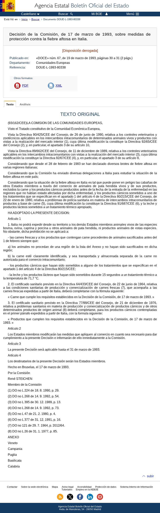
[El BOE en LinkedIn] (90, 499)
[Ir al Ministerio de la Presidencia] (7, 6)
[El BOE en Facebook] (80, 499)
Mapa (55, 487)
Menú (130, 14)
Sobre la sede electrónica (34, 487)
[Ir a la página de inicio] (81, 6)
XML (59, 85)
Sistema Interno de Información (136, 487)
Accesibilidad (84, 487)
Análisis (25, 104)
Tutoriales (67, 489)
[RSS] (60, 499)
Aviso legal (68, 487)
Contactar (12, 487)
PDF (25, 85)
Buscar (35, 19)
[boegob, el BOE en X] (70, 499)
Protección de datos (105, 487)
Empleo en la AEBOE (87, 489)
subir (150, 476)
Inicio (24, 19)
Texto (10, 104)
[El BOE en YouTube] (100, 499)
